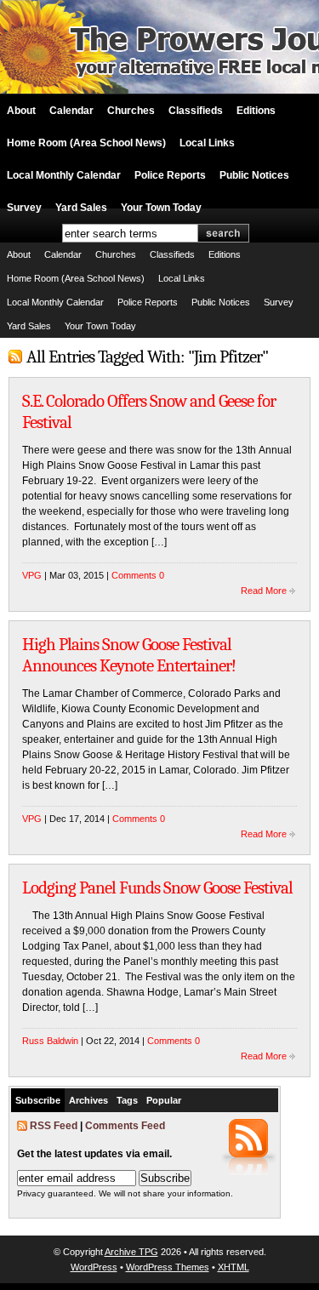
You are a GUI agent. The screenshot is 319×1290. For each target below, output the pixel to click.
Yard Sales (81, 208)
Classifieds (195, 111)
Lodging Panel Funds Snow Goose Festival (157, 887)
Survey (24, 208)
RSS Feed (53, 1126)
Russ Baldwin (50, 1041)
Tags (127, 1100)
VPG (32, 575)
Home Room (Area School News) (86, 143)
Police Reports (170, 175)
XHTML (233, 1267)
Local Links (207, 143)
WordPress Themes (167, 1267)
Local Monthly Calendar (64, 175)
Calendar (71, 111)
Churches (131, 111)
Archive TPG (131, 1252)
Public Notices (254, 175)
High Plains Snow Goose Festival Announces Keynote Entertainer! (129, 655)
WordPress (94, 1267)
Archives (88, 1100)
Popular (163, 1100)
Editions (256, 111)
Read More (264, 590)
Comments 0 (137, 575)
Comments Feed (125, 1126)
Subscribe (37, 1100)
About (21, 111)
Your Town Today (161, 208)
